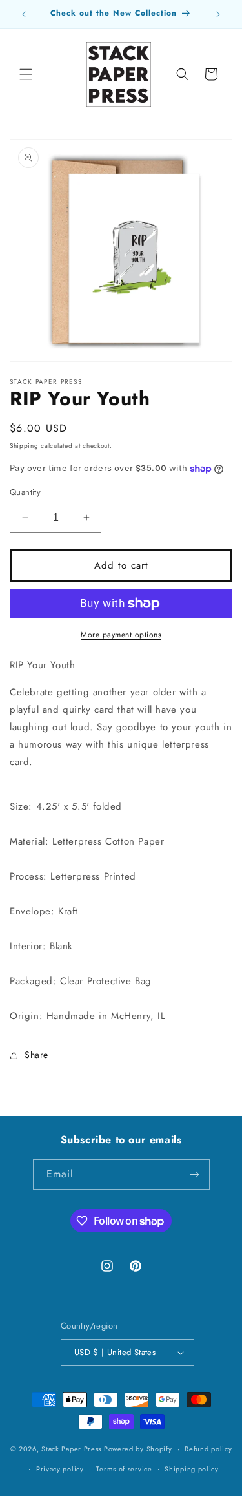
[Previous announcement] (24, 14)
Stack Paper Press (71, 1449)
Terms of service (124, 1469)
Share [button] (36, 1054)
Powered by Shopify (138, 1449)
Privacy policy (60, 1469)
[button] (26, 74)
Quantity (25, 492)
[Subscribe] (195, 1174)
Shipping (24, 445)
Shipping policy (192, 1469)
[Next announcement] (218, 14)
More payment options (121, 634)
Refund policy (208, 1449)
